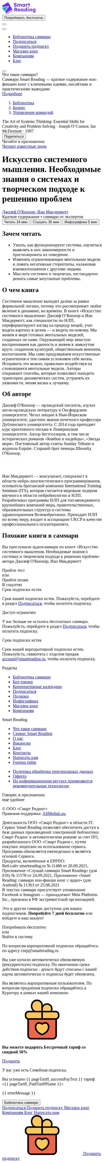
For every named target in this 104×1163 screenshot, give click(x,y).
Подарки (21, 696)
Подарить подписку (31, 46)
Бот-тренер (23, 682)
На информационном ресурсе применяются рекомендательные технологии (52, 783)
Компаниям (23, 56)
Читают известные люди (24, 146)
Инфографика (25, 701)
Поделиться (14, 136)
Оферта (19, 776)
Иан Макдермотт (52, 212)
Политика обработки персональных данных (53, 771)
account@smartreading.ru (23, 659)
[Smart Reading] (18, 12)
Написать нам (25, 757)
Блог (17, 60)
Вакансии (22, 743)
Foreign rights (24, 762)
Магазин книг (25, 51)
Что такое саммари (30, 728)
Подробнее (12, 93)
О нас (18, 738)
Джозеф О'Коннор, (19, 212)
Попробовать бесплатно (23, 18)
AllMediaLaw (54, 813)
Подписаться (24, 41)
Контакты (22, 752)
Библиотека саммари (32, 36)
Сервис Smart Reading (32, 733)
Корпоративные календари (37, 686)
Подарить (11, 1061)
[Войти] (4, 24)
